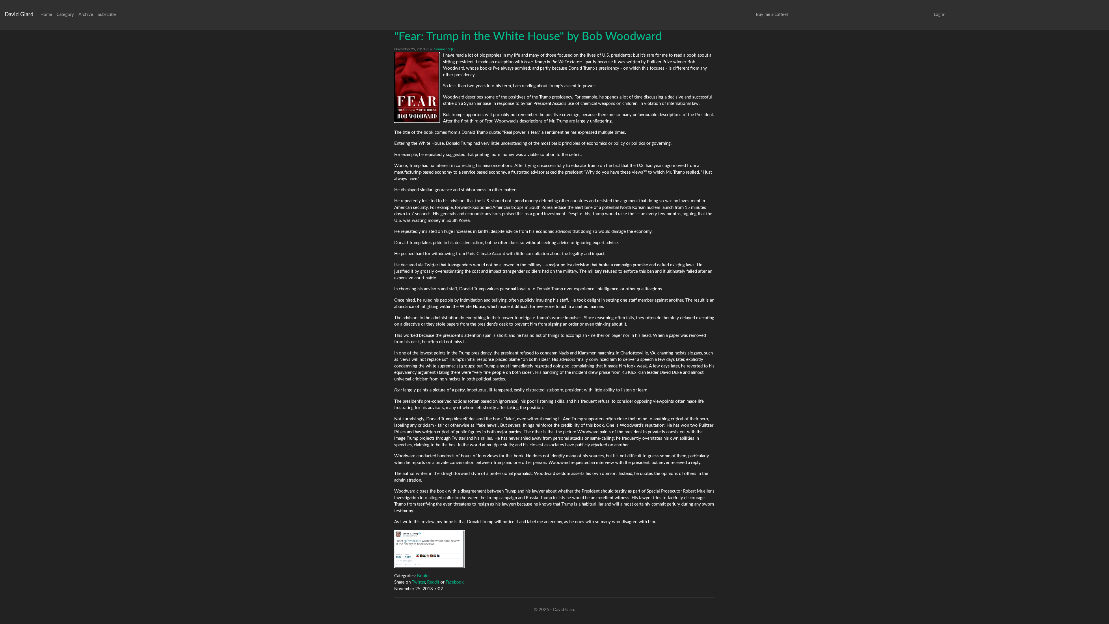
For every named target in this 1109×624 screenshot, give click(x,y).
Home (46, 14)
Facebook (455, 582)
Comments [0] (444, 49)
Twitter (418, 582)
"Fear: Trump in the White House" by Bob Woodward (528, 36)
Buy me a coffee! (772, 14)
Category (65, 14)
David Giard (19, 14)
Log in (939, 14)
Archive (86, 14)
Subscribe (107, 14)
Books (423, 576)
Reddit (433, 582)
